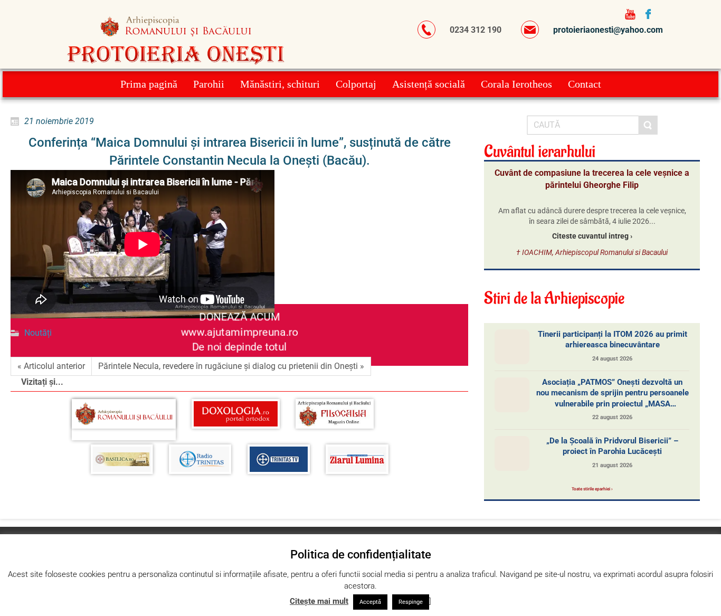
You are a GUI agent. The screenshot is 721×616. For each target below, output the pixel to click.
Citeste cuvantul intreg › (592, 236)
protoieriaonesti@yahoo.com (608, 30)
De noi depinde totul (239, 347)
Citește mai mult (319, 601)
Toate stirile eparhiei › (592, 488)
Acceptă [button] (370, 602)
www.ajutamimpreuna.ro (239, 332)
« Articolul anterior (51, 366)
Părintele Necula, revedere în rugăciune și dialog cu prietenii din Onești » (231, 366)
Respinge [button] (411, 602)
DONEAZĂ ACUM (239, 316)
